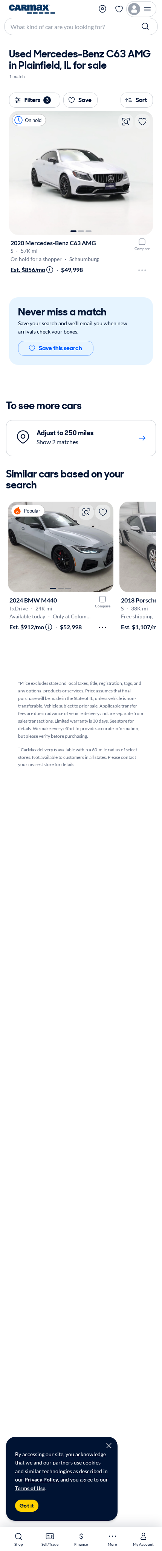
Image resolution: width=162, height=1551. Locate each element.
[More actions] (142, 270)
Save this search (60, 348)
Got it (27, 1505)
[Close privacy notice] (109, 1445)
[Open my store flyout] (103, 9)
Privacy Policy (41, 1479)
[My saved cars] (119, 9)
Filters (36, 100)
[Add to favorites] (142, 121)
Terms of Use (30, 1488)
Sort (141, 100)
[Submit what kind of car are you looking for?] (146, 26)
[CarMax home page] (32, 9)
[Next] (143, 173)
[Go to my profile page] (141, 9)
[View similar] (125, 121)
